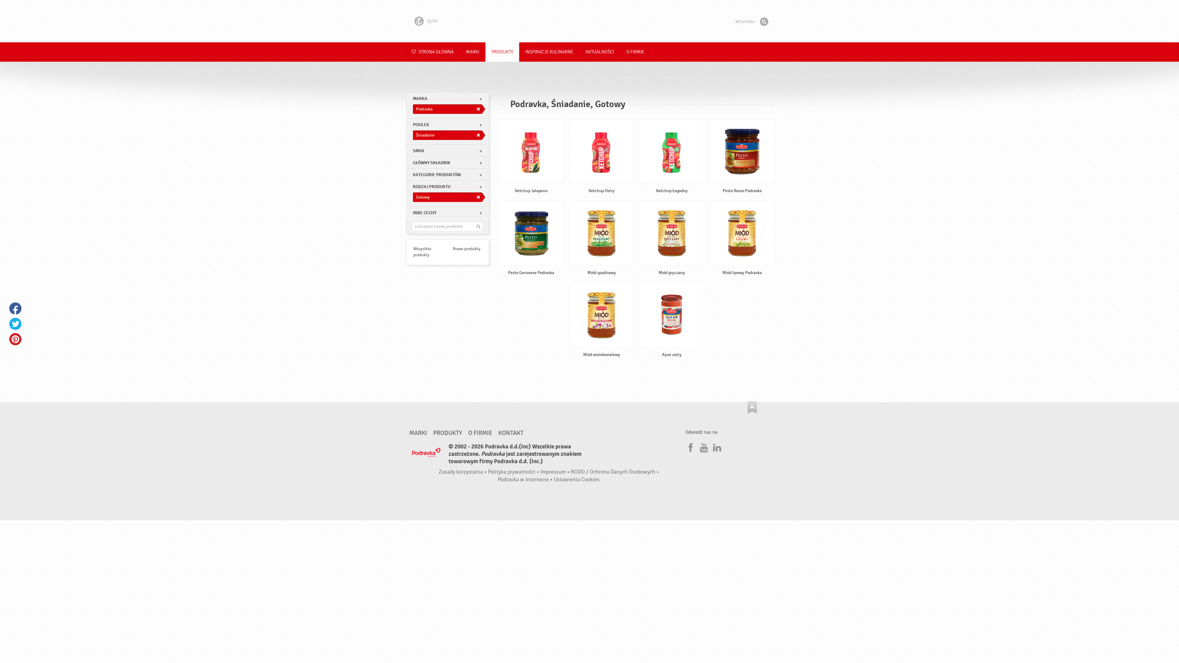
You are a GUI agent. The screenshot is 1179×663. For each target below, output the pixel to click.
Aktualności (600, 52)
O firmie (635, 52)
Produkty (502, 52)
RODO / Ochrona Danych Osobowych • (615, 472)
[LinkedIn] (716, 446)
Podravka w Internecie (523, 479)
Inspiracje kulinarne (549, 52)
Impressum (553, 472)
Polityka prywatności (511, 472)
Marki (472, 52)
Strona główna (436, 52)
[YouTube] (703, 446)
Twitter (15, 324)
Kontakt (510, 433)
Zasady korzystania (461, 472)
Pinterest (15, 339)
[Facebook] (690, 446)
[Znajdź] (764, 22)
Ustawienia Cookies (577, 479)
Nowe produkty (467, 248)
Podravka (589, 21)
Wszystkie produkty (422, 252)
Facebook (15, 308)
